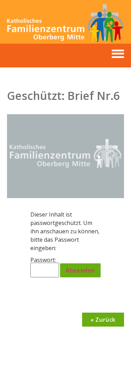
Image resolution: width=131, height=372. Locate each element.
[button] (118, 54)
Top (123, 362)
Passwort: (43, 260)
